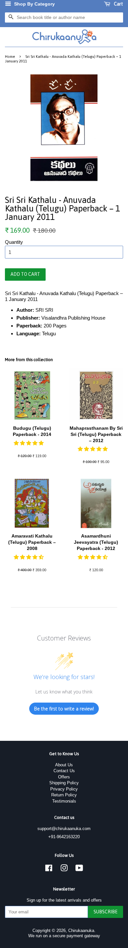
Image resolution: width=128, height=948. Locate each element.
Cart (118, 4)
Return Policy (64, 794)
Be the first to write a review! (64, 709)
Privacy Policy (64, 789)
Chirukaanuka (81, 930)
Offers (64, 776)
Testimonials (64, 801)
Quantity (14, 242)
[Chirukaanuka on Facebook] (49, 869)
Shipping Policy (64, 782)
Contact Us (64, 770)
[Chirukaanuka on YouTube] (79, 869)
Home (10, 56)
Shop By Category (34, 4)
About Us (64, 764)
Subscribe (105, 911)
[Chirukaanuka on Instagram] (64, 869)
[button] (29, 443)
